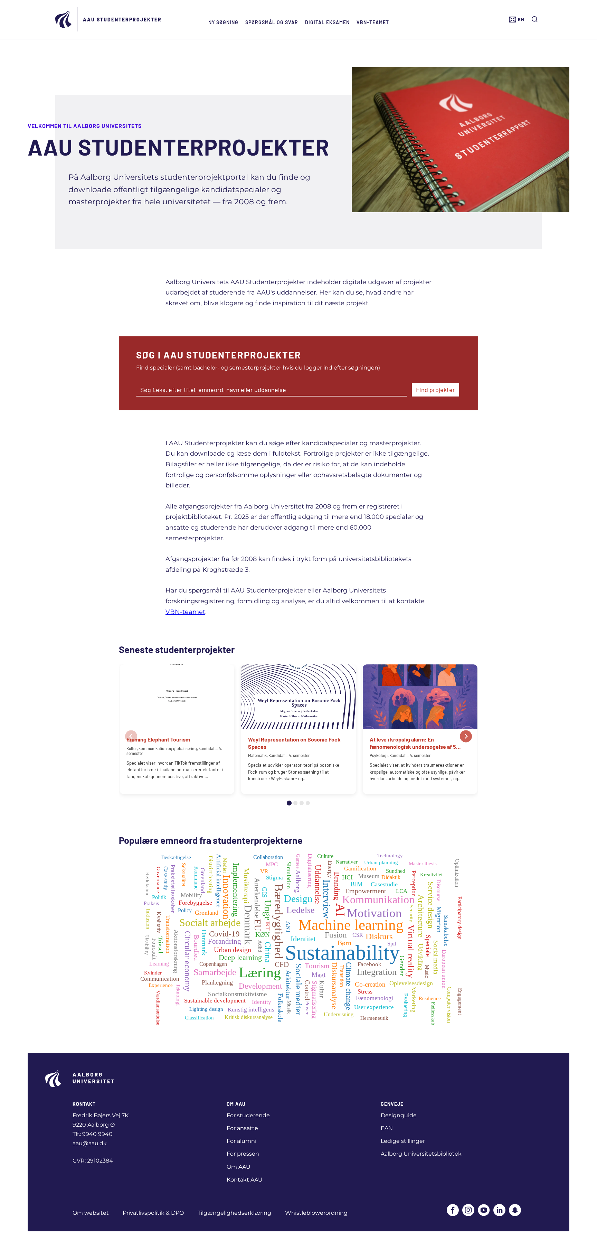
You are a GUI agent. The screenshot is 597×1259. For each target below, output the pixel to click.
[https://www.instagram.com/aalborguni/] (468, 1211)
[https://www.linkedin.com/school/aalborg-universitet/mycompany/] (499, 1211)
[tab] (289, 803)
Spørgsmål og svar (271, 22)
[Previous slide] (131, 736)
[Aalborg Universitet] (64, 19)
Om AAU (238, 1167)
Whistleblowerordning (316, 1213)
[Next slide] (466, 736)
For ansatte (242, 1128)
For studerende (248, 1115)
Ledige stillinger (403, 1141)
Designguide (399, 1115)
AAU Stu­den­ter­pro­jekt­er (122, 19)
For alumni (241, 1141)
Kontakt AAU (245, 1179)
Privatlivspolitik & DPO (153, 1213)
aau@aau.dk (90, 1143)
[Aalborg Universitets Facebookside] (453, 1211)
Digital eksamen (327, 22)
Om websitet (91, 1213)
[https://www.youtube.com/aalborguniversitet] (484, 1211)
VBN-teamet (373, 22)
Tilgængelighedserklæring (234, 1213)
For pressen (243, 1153)
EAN (387, 1128)
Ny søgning (223, 22)
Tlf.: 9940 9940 (93, 1134)
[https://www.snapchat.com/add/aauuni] (515, 1211)
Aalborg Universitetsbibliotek (421, 1153)
